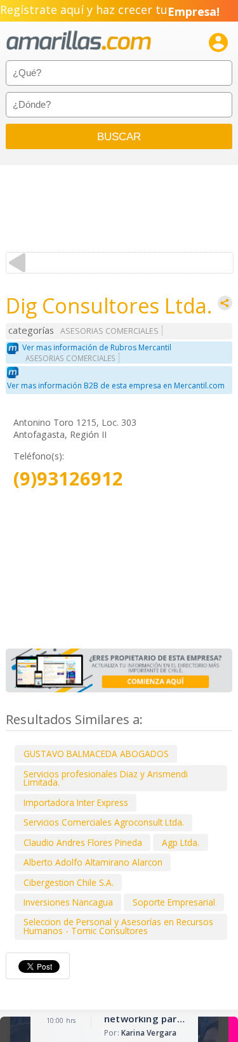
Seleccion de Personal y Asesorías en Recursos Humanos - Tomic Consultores (118, 926)
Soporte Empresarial (174, 902)
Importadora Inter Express (75, 802)
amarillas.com (79, 41)
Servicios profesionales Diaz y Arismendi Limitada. (105, 778)
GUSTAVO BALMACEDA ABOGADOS (96, 754)
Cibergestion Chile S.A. (68, 882)
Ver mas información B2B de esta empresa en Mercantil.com (116, 385)
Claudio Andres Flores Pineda (82, 842)
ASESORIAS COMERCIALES (109, 331)
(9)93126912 (68, 479)
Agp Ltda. (180, 842)
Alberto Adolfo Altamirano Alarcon (92, 862)
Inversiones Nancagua (68, 902)
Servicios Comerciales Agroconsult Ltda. (103, 822)
